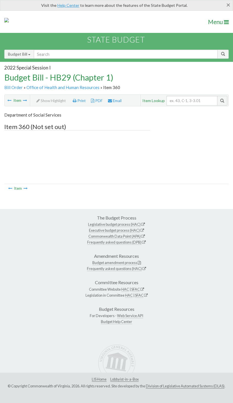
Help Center (68, 5)
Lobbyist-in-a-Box (124, 379)
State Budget (116, 39)
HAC (125, 289)
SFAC (135, 289)
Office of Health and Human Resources (62, 87)
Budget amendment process (114, 262)
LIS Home (99, 379)
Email (117, 100)
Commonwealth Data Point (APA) (114, 236)
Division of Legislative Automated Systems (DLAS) (185, 386)
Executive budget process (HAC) (114, 230)
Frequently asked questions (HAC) (114, 268)
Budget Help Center (116, 321)
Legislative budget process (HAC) (114, 224)
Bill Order (13, 87)
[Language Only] (25, 100)
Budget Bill (18, 54)
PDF (98, 100)
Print (81, 100)
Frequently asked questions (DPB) (114, 242)
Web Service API (130, 315)
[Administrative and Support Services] (9, 100)
